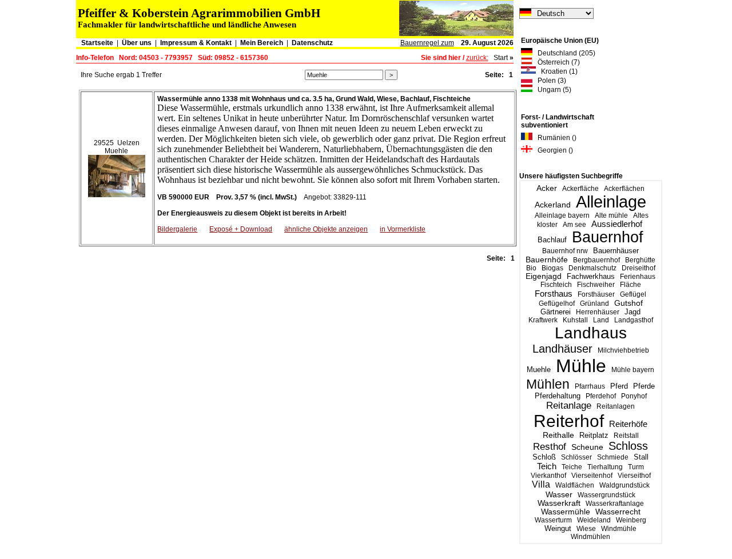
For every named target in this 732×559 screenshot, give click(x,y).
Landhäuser (562, 348)
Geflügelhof (557, 304)
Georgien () (552, 150)
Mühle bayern (632, 370)
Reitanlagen (615, 406)
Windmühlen (590, 537)
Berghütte (640, 260)
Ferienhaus (637, 277)
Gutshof (628, 303)
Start (501, 58)
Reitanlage (568, 405)
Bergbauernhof (596, 260)
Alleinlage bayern (562, 215)
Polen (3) (549, 81)
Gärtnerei (555, 312)
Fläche (630, 285)
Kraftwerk (543, 320)
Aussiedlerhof (616, 224)
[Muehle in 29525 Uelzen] (116, 174)
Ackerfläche (580, 189)
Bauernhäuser (616, 250)
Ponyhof (634, 396)
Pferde (644, 386)
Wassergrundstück (606, 495)
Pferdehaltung (557, 396)
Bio (531, 268)
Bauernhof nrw (565, 251)
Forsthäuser (596, 294)
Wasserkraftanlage (615, 504)
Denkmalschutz (592, 268)
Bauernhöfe (547, 259)
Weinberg (631, 520)
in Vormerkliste (402, 229)
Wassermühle (565, 512)
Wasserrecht (617, 512)
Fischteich (556, 285)
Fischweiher (596, 285)
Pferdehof (601, 396)
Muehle (539, 369)
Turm (636, 467)
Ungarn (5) (551, 90)
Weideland (594, 520)
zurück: (477, 58)
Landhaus (591, 333)
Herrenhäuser (597, 312)
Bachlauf (552, 240)
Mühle (581, 366)
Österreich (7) (556, 62)
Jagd (632, 312)
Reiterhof (569, 421)
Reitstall (626, 436)
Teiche (572, 467)
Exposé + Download (240, 229)
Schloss (628, 446)
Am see (574, 225)
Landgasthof (633, 320)
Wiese (586, 529)
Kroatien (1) (557, 71)
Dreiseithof (638, 268)
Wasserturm (553, 520)
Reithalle (558, 435)
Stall (641, 457)
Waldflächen (574, 485)
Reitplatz (593, 435)
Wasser (559, 494)
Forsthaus (553, 293)
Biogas (552, 268)
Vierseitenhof (591, 476)
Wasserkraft (559, 503)
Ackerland (553, 204)
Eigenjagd (544, 276)
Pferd (619, 386)
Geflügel (633, 294)
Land (601, 320)
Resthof (549, 446)
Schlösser (576, 457)
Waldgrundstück (624, 485)
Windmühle (618, 529)
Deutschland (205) (563, 53)
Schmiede (612, 457)
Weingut (557, 528)
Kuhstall (575, 320)
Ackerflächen (624, 189)
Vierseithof (634, 476)
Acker (546, 188)
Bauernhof (607, 237)
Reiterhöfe (628, 424)
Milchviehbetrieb (623, 350)
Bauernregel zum (427, 43)
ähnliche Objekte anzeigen (326, 229)
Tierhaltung (605, 467)
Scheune (587, 447)
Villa (541, 484)
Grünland (594, 304)
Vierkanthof (548, 476)
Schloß (544, 457)
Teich (546, 466)
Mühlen (548, 384)
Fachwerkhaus (591, 276)
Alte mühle (611, 215)
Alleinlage (611, 202)
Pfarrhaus (590, 386)
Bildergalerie (177, 229)
